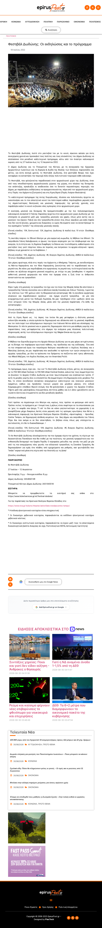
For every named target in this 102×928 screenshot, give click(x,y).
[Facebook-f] (87, 7)
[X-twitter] (92, 7)
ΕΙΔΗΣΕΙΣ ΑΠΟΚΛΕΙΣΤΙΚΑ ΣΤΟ (44, 629)
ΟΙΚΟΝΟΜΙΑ (79, 22)
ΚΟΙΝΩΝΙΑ (16, 22)
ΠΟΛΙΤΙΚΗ (48, 22)
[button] (10, 579)
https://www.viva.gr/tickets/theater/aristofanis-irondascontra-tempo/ (39, 506)
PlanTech (49, 919)
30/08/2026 (18, 744)
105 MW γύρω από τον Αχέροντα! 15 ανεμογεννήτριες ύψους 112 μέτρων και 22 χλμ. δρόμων (50, 740)
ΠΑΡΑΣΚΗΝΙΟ (63, 22)
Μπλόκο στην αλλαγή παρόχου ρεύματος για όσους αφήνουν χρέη (39, 783)
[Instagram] (98, 7)
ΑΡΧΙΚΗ (3, 22)
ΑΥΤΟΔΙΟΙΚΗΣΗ (32, 22)
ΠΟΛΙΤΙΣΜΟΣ (95, 22)
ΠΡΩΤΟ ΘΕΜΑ (49, 744)
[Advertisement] (51, 129)
